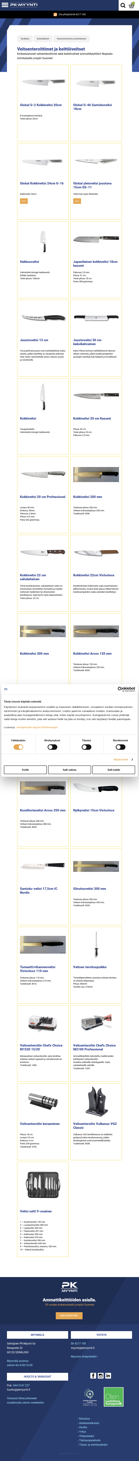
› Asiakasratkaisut (88, 1423)
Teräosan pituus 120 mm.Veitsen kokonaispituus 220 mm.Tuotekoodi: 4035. (89, 667)
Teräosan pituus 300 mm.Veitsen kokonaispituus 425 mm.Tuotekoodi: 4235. (89, 902)
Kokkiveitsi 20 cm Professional (42, 497)
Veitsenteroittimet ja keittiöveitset (71, 39)
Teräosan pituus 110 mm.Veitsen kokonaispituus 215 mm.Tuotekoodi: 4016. (35, 980)
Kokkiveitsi (28, 418)
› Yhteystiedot (86, 1436)
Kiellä (25, 769)
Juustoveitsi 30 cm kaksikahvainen (87, 342)
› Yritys (82, 1431)
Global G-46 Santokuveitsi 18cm (92, 107)
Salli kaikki (113, 769)
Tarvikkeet (25, 39)
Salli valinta (69, 769)
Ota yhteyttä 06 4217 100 (72, 14)
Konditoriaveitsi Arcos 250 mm (42, 810)
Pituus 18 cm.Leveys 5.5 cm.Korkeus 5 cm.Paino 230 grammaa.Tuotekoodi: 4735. (30, 1140)
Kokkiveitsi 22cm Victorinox (93, 575)
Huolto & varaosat (37, 1376)
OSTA (24, 201)
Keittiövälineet (43, 39)
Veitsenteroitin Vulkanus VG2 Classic (95, 1126)
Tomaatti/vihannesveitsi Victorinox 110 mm (37, 969)
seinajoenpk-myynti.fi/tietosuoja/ (37, 727)
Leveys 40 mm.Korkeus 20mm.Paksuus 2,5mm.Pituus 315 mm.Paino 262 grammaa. (30, 513)
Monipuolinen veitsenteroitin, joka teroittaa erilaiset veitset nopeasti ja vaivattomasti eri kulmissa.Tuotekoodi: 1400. (41, 1061)
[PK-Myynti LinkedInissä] (108, 1376)
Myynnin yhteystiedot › (84, 1356)
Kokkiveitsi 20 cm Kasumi (92, 418)
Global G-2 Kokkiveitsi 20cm (41, 105)
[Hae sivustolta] (123, 5)
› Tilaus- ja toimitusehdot (92, 1444)
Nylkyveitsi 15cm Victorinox (93, 810)
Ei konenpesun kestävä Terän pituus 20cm (31, 117)
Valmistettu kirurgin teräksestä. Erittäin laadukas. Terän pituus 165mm (35, 275)
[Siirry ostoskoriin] (131, 5)
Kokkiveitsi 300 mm (34, 654)
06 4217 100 (78, 1343)
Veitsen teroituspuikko (90, 967)
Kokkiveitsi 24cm (28, 194)
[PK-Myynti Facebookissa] (93, 1376)
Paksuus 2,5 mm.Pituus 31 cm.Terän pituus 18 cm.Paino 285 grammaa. (83, 277)
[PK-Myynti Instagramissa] (101, 1376)
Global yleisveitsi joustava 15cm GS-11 (92, 185)
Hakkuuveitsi (29, 262)
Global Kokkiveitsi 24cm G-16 (42, 183)
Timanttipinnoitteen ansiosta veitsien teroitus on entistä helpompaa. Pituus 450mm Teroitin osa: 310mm (94, 982)
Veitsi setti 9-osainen (36, 1211)
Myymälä (37, 1335)
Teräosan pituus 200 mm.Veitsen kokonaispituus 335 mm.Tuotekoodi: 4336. (89, 510)
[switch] (52, 747)
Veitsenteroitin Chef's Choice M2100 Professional (94, 1047)
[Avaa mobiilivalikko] (5, 5)
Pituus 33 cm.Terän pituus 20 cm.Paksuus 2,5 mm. (82, 432)
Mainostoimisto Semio (69, 1453)
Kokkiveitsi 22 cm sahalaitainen (33, 577)
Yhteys (101, 1335)
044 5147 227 (21, 1385)
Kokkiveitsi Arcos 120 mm (92, 654)
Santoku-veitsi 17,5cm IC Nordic (38, 891)
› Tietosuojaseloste (89, 1440)
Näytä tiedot (121, 759)
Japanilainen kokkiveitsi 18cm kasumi (95, 264)
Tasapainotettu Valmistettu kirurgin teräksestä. (35, 430)
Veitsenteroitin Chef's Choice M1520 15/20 (41, 1047)
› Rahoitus (84, 1418)
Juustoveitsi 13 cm (34, 340)
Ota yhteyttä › (69, 1315)
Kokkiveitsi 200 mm (87, 497)
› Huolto (82, 1427)
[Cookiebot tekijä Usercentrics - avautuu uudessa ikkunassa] (120, 689)
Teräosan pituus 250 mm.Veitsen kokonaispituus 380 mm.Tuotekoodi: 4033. (35, 824)
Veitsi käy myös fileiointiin (85, 194)
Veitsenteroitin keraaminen (40, 1124)
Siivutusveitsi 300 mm (89, 889)
